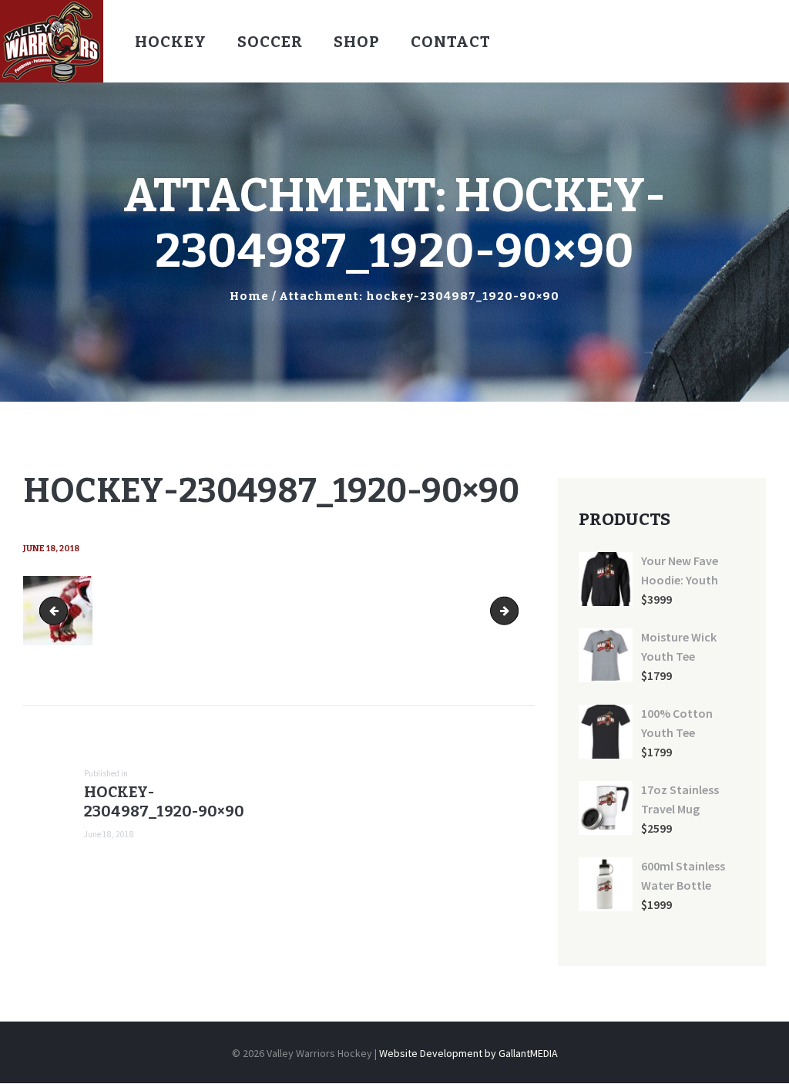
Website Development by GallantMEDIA (468, 1053)
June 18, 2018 (51, 549)
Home (249, 296)
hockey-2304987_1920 (56, 611)
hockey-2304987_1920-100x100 (513, 611)
